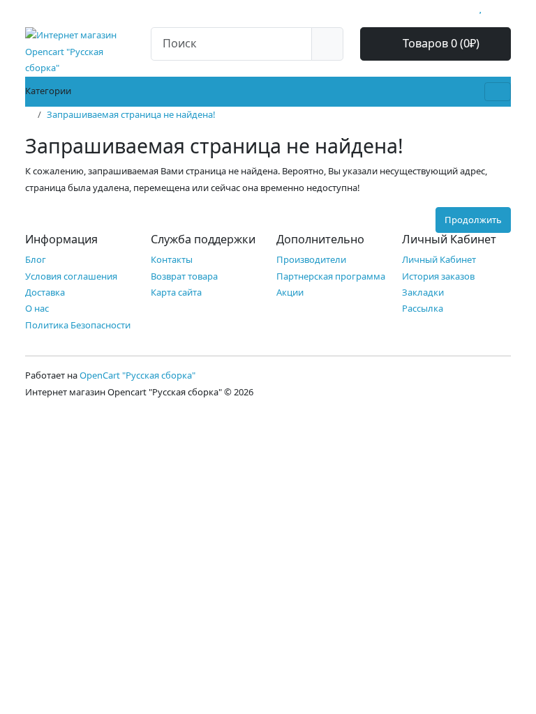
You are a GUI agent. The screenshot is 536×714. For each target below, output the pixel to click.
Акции (290, 292)
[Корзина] (492, 7)
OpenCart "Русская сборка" (137, 375)
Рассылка (422, 308)
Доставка (45, 292)
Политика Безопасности (78, 325)
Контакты (172, 259)
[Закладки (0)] (480, 7)
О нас (37, 308)
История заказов (438, 276)
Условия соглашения (71, 276)
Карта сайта (176, 292)
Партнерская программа (330, 276)
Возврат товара (184, 276)
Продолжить (473, 219)
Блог (35, 259)
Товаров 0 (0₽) (439, 43)
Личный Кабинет (439, 259)
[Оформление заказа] (507, 7)
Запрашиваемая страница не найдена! (131, 114)
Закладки (423, 292)
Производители (311, 259)
